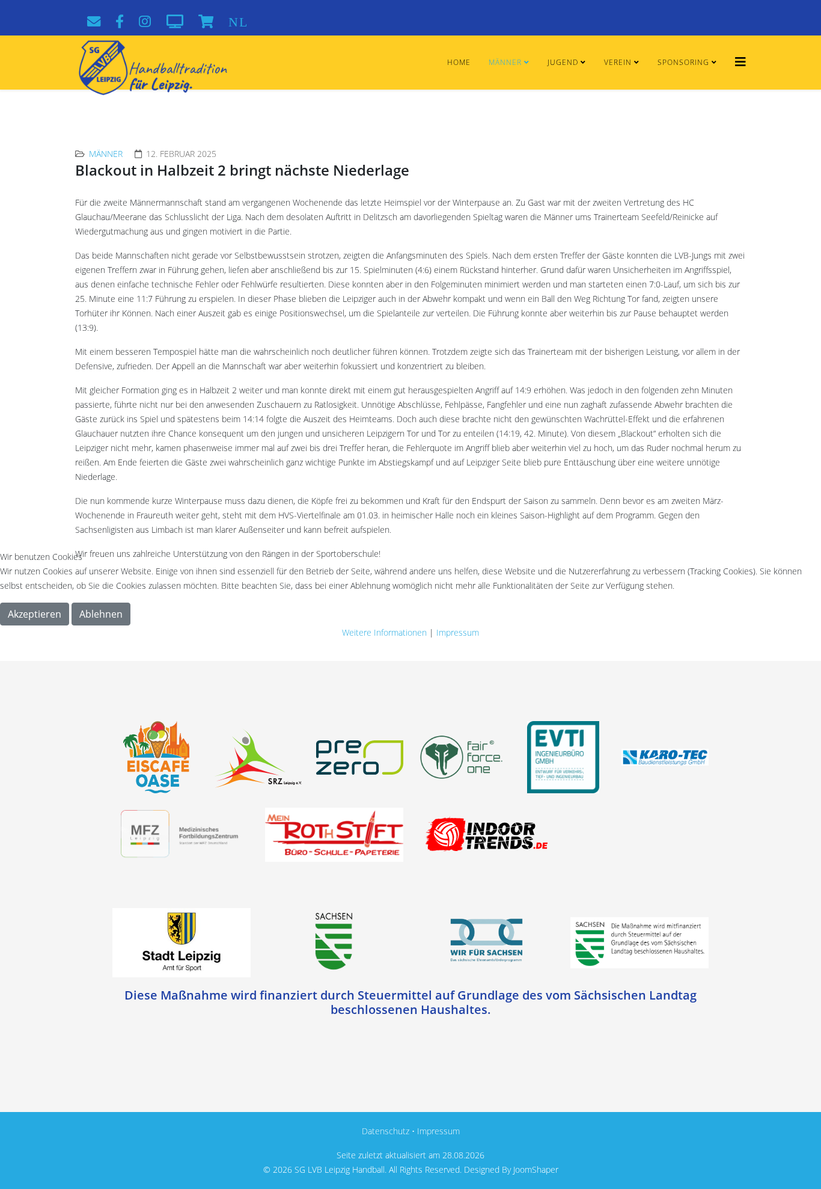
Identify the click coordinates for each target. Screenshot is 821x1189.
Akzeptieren (34, 614)
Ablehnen (101, 614)
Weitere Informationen (384, 632)
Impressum (457, 632)
